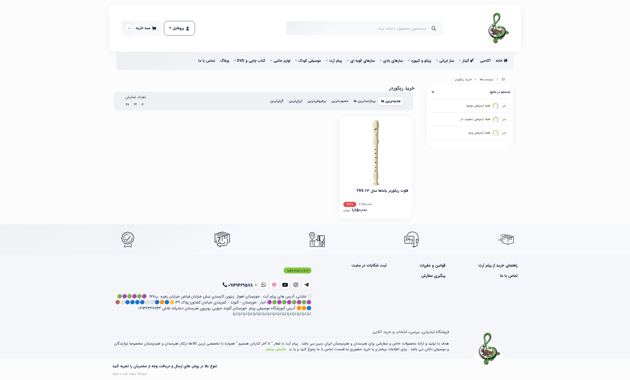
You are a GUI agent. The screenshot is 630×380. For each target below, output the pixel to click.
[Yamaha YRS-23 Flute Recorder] (375, 152)
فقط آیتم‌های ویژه (479, 132)
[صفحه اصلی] (503, 79)
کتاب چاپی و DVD (251, 61)
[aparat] (274, 284)
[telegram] (306, 285)
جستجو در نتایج (500, 92)
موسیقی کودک (309, 61)
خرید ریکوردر (463, 79)
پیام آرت (335, 61)
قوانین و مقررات (432, 266)
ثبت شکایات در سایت (369, 266)
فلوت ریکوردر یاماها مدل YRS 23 (382, 191)
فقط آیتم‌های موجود (478, 105)
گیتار (466, 61)
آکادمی (485, 61)
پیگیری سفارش (433, 276)
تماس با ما (206, 61)
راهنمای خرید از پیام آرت (498, 266)
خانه (500, 61)
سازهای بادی (393, 61)
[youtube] (285, 285)
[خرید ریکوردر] (489, 349)
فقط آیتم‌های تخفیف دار (475, 119)
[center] (433, 28)
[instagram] (296, 285)
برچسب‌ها (486, 79)
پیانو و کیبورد (421, 61)
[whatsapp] (263, 285)
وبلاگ (224, 61)
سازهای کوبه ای (362, 61)
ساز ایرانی (446, 61)
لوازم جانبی (281, 61)
